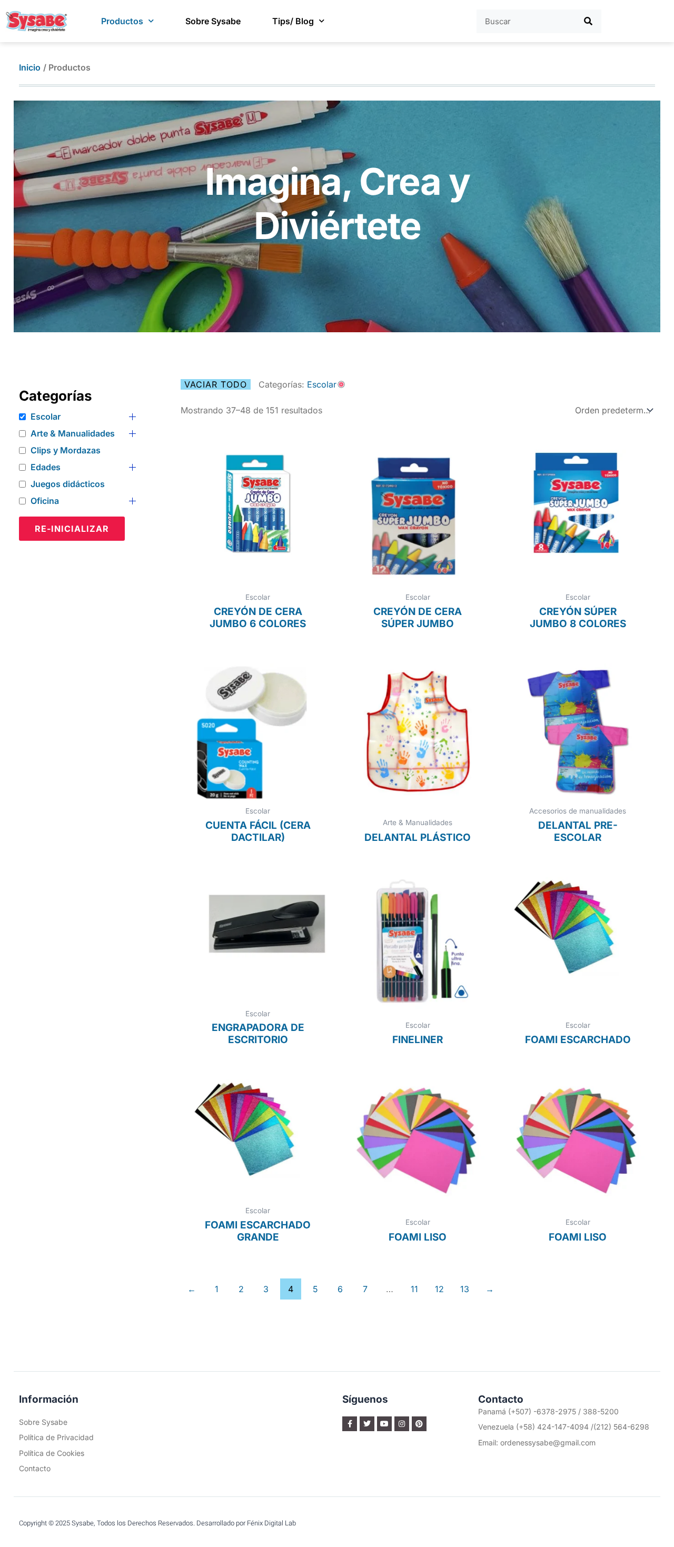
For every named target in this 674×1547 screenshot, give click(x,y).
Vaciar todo (215, 384)
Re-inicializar (72, 528)
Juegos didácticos (68, 484)
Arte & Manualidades (73, 433)
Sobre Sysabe (213, 21)
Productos (122, 21)
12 (439, 1289)
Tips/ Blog (293, 21)
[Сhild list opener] (132, 416)
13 (464, 1289)
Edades (46, 467)
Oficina (45, 500)
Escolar (46, 416)
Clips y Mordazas (66, 450)
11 (414, 1289)
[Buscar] (589, 21)
